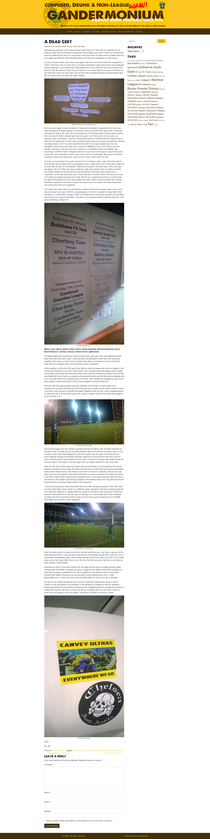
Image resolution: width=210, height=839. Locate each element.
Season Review (143, 120)
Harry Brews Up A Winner (57, 753)
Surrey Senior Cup (115, 750)
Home (70, 31)
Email (47, 802)
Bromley (142, 63)
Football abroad (157, 72)
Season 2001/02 (142, 95)
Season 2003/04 (147, 98)
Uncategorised (59, 750)
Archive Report (131, 60)
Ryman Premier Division (143, 88)
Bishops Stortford (141, 60)
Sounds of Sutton (108, 31)
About (76, 31)
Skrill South (154, 120)
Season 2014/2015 (147, 107)
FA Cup (138, 72)
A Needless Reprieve (113, 753)
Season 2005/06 (144, 101)
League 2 (146, 80)
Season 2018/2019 (99, 750)
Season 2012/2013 (143, 104)
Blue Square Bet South (155, 60)
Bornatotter (133, 63)
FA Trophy (146, 72)
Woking (156, 124)
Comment (49, 765)
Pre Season (144, 84)
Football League (136, 75)
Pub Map (96, 31)
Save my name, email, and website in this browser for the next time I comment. (79, 821)
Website (47, 811)
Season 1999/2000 (142, 92)
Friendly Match (152, 76)
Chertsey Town (79, 750)
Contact (139, 31)
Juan (138, 80)
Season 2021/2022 (147, 117)
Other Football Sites (126, 31)
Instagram (86, 31)
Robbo (153, 85)
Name (47, 792)
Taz (150, 124)
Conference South (148, 67)
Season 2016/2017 (148, 110)
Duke (83, 46)
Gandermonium (132, 836)
